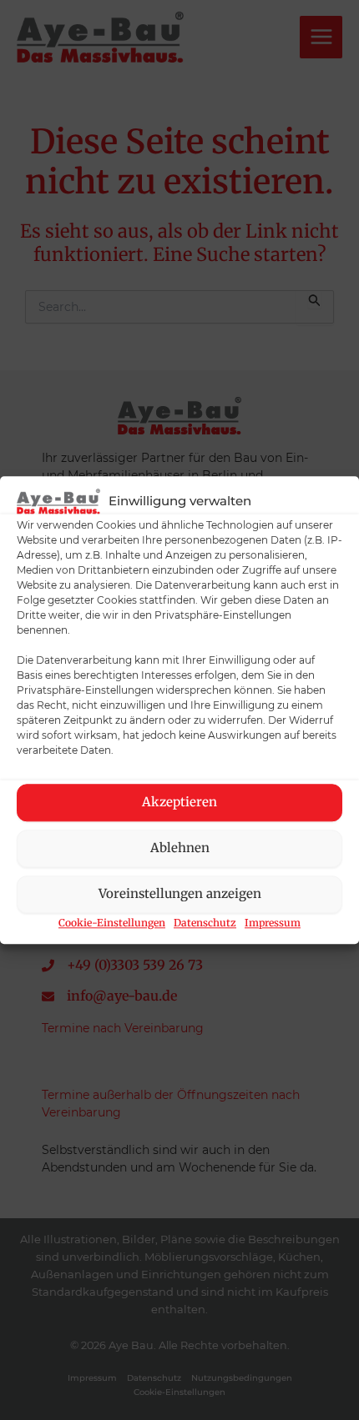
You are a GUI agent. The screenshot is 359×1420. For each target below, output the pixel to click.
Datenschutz (205, 922)
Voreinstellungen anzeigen (180, 894)
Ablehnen (180, 848)
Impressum (273, 922)
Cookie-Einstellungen (111, 922)
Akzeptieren (179, 802)
